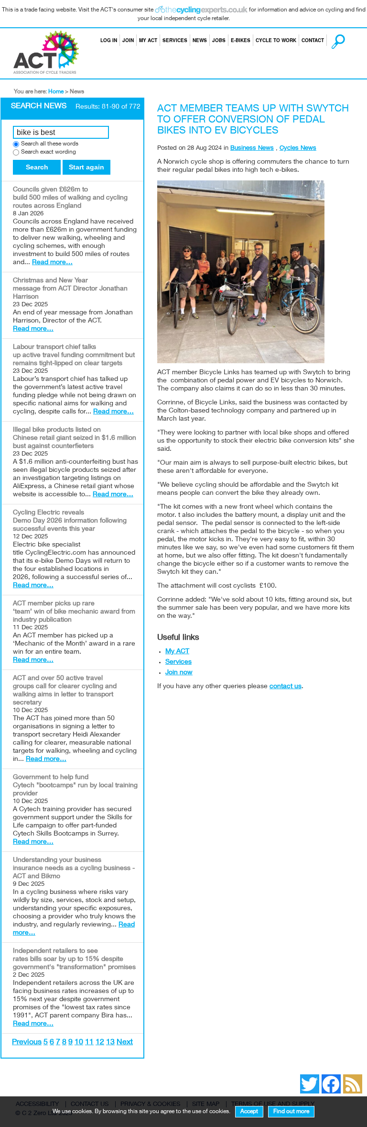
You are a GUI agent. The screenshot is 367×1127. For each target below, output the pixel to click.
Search (329, 40)
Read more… (52, 262)
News (200, 40)
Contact (313, 40)
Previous (27, 1043)
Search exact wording (48, 152)
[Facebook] (290, 1077)
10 (79, 1043)
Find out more (291, 1112)
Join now (179, 673)
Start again (86, 167)
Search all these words (49, 144)
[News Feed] (285, 1077)
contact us (286, 686)
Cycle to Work (276, 40)
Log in (108, 40)
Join (128, 40)
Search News (38, 107)
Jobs (219, 40)
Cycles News (298, 148)
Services (174, 40)
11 (89, 1043)
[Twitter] (295, 1077)
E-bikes (240, 40)
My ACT (148, 40)
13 (110, 1043)
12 (100, 1043)
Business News (252, 148)
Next (125, 1043)
